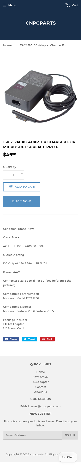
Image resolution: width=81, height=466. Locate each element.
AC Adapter (41, 382)
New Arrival (40, 377)
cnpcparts (41, 23)
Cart (74, 5)
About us (40, 392)
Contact (40, 387)
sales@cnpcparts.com (46, 406)
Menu (12, 5)
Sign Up (70, 435)
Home (7, 45)
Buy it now (21, 201)
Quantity (9, 167)
